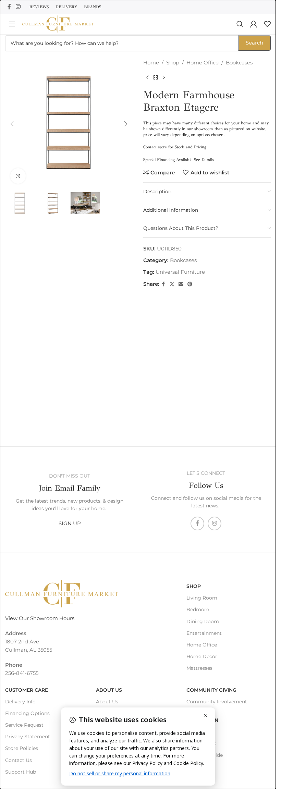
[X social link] (172, 284)
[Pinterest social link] (189, 284)
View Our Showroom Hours (39, 618)
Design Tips (200, 732)
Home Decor (201, 656)
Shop (172, 62)
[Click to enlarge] (18, 173)
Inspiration (202, 720)
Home (151, 62)
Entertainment (204, 633)
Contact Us (18, 760)
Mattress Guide (204, 755)
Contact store (155, 147)
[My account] (253, 24)
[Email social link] (180, 284)
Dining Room (202, 621)
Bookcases (239, 62)
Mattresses (199, 668)
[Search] (240, 24)
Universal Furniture (180, 272)
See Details (204, 159)
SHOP (193, 586)
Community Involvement (216, 702)
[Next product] (164, 78)
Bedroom (197, 609)
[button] (12, 123)
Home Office (202, 62)
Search (254, 42)
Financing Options (27, 713)
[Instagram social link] (18, 6)
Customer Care (26, 690)
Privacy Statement (27, 736)
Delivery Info (20, 702)
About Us (109, 690)
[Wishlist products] (267, 24)
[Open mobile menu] (12, 24)
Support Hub (20, 772)
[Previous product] (147, 78)
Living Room (201, 598)
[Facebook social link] (9, 6)
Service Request (24, 725)
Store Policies (21, 748)
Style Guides (201, 743)
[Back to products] (155, 78)
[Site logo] (58, 23)
